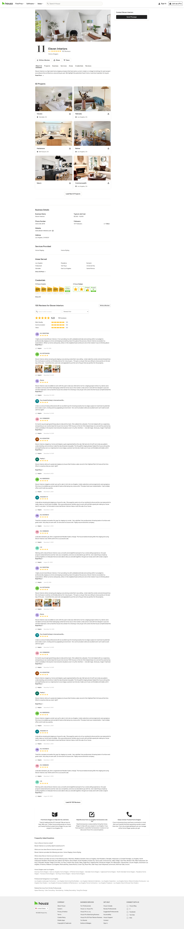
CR (37, 548)
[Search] (48, 4)
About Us (39, 66)
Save (67, 60)
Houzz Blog (132, 906)
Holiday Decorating (70, 890)
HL (37, 459)
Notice (65, 911)
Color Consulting (50, 890)
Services (64, 66)
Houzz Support (108, 917)
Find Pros (19, 4)
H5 (37, 334)
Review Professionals (110, 909)
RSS (130, 918)
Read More (38, 75)
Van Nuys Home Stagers (63, 874)
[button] (73, 290)
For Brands (83, 920)
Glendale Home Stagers (92, 872)
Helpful (39, 348)
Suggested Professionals (111, 911)
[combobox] (74, 4)
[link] (38, 297)
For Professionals (85, 906)
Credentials (79, 66)
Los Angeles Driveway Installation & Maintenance (63, 883)
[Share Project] (70, 114)
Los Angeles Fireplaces (105, 883)
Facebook (132, 912)
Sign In (106, 923)
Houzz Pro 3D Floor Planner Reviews (91, 917)
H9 (37, 354)
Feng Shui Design (82, 890)
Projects (47, 66)
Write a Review (104, 305)
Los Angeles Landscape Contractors (45, 881)
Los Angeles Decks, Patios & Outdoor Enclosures (131, 881)
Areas (71, 66)
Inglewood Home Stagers (108, 872)
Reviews (88, 66)
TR (37, 401)
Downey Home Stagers (41, 872)
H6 (37, 439)
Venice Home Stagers (78, 874)
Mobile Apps (61, 920)
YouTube (132, 915)
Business (55, 66)
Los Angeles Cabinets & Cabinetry (90, 881)
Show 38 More (39, 271)
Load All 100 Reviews (73, 802)
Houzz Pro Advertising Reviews (89, 914)
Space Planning (39, 890)
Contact (106, 920)
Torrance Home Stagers (47, 874)
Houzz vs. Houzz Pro (86, 909)
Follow (108, 224)
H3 (37, 419)
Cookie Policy (62, 917)
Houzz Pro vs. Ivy (85, 911)
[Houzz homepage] (7, 3)
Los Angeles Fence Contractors (88, 883)
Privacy (60, 911)
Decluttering (59, 890)
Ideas (40, 4)
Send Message (132, 17)
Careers (60, 909)
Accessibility (107, 914)
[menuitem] (19, 3)
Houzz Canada (108, 906)
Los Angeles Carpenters (108, 881)
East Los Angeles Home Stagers (59, 872)
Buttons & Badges (85, 923)
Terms (59, 914)
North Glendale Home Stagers (126, 872)
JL (37, 497)
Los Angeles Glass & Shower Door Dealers (126, 883)
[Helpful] (36, 348)
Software (30, 4)
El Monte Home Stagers (77, 872)
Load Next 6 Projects (73, 194)
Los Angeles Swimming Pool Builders (68, 881)
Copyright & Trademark (64, 923)
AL (37, 381)
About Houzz (61, 906)
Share (58, 60)
